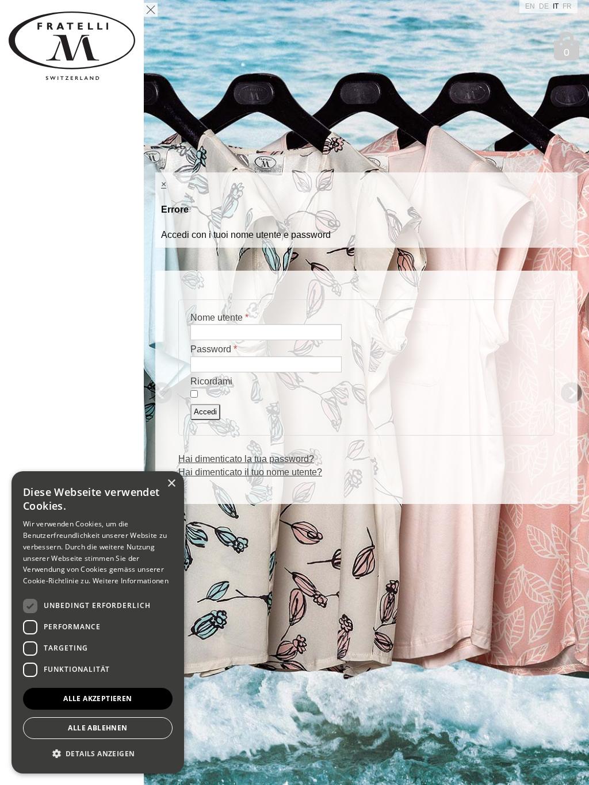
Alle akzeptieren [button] (97, 698)
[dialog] (98, 622)
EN (531, 6)
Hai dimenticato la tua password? (246, 459)
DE (544, 6)
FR (567, 6)
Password (213, 349)
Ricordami (211, 381)
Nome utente (219, 317)
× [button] (171, 483)
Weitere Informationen (131, 581)
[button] (98, 754)
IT (556, 6)
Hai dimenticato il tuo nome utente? (250, 472)
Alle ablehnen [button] (97, 728)
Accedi (205, 411)
